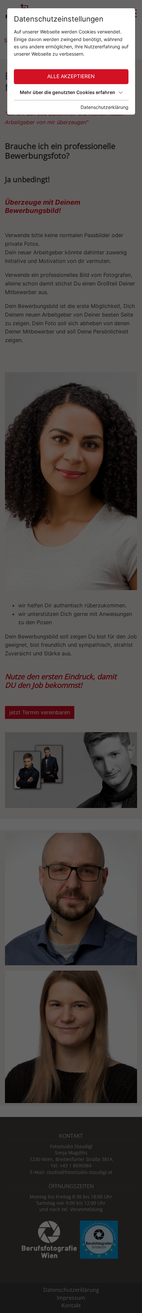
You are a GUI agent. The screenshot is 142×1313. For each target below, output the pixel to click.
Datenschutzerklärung (104, 107)
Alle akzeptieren (71, 76)
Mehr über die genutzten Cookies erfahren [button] (67, 92)
